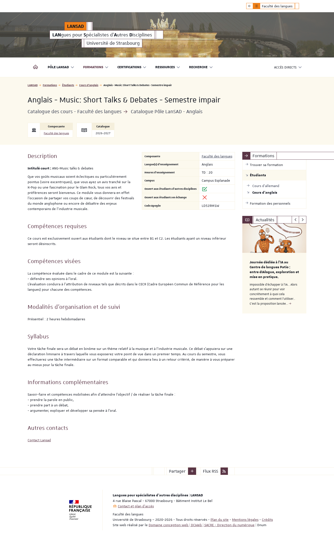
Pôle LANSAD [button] (58, 67)
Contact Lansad (39, 440)
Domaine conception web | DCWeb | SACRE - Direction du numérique (202, 525)
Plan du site (220, 519)
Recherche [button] (198, 67)
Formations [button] (93, 67)
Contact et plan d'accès (136, 506)
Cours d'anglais (88, 85)
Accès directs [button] (285, 67)
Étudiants (68, 85)
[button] (192, 471)
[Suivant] (302, 220)
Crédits (267, 519)
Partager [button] (177, 471)
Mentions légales (245, 519)
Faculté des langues (56, 133)
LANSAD (33, 85)
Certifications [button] (129, 67)
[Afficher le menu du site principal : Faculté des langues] (249, 6)
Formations (50, 85)
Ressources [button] (165, 67)
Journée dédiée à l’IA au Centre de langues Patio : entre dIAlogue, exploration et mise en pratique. (274, 269)
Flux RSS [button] (210, 471)
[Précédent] (295, 220)
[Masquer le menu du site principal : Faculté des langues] (301, 6)
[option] (274, 268)
